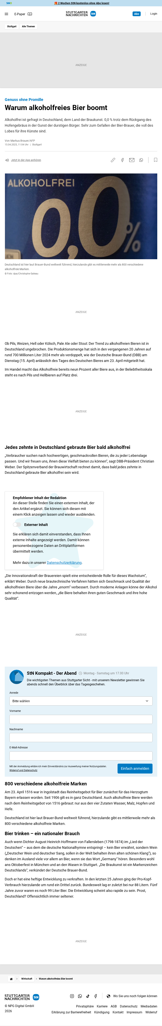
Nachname (16, 729)
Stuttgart (11, 26)
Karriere (102, 1006)
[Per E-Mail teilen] (132, 160)
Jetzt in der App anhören (26, 160)
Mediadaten (149, 1006)
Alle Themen (28, 26)
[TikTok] (88, 996)
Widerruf (151, 1012)
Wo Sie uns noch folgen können (135, 996)
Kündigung (101, 1012)
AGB (114, 1006)
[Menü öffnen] (6, 14)
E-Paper (19, 14)
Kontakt (118, 1012)
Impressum (134, 1012)
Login (153, 13)
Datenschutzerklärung (64, 563)
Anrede (13, 692)
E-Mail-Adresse (18, 747)
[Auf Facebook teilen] (122, 160)
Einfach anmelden (135, 768)
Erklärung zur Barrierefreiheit (71, 1012)
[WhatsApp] (80, 996)
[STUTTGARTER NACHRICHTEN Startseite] (81, 14)
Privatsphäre (85, 1006)
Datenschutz (129, 1006)
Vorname (15, 710)
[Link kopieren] (113, 160)
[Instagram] (72, 996)
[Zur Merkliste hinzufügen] (154, 160)
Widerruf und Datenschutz (23, 770)
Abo (136, 13)
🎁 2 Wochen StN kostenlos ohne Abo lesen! (81, 3)
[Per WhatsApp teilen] (141, 160)
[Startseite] (11, 979)
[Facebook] (96, 996)
